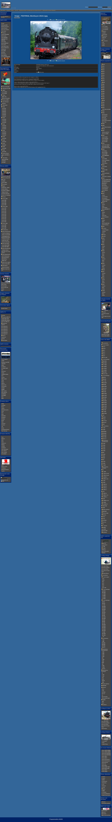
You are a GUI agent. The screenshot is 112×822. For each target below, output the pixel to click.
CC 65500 (105, 370)
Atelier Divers (4, 265)
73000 (103, 661)
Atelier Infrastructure (6, 231)
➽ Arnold (103, 787)
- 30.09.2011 (4, 116)
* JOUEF (2, 360)
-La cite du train (105, 196)
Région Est (104, 812)
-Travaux (103, 195)
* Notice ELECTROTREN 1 (106, 753)
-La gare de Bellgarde (106, 199)
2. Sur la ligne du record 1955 (106, 317)
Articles (104, 311)
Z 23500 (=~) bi (106, 500)
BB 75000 (105, 362)
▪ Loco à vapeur (106, 344)
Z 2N (103, 491)
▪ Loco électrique (106, 375)
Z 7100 (104, 480)
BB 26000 (105, 402)
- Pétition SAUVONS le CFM (5, 156)
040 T (104, 350)
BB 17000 (105, 395)
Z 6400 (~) (105, 489)
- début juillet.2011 (5, 159)
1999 (103, 125)
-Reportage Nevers (105, 187)
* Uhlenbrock (3, 443)
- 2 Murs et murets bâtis (6, 234)
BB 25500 (105, 382)
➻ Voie (103, 42)
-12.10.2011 (3, 162)
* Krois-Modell (3, 453)
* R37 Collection (4, 392)
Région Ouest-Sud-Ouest (106, 815)
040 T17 (104, 543)
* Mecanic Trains (4, 466)
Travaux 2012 (4, 211)
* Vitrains (3, 377)
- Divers (3, 95)
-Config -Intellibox (4, 189)
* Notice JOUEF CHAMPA (106, 751)
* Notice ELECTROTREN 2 (106, 754)
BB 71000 (104, 436)
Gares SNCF (104, 529)
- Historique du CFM (6, 88)
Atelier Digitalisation (6, 254)
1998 (103, 123)
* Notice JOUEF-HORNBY (106, 750)
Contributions (5, 229)
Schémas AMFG (4, 182)
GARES (104, 527)
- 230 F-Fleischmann (5, 257)
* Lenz (2, 437)
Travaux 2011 (4, 209)
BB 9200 (104, 389)
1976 (103, 75)
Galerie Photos (106, 573)
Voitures (104, 514)
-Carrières (104, 231)
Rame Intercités (104, 696)
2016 (103, 238)
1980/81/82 (103, 552)
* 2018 (4, 140)
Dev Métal (104, 520)
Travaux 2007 (4, 201)
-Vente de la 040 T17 (105, 132)
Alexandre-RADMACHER (5, 56)
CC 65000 (105, 368)
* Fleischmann (3, 386)
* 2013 (4, 124)
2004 (103, 149)
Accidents (105, 532)
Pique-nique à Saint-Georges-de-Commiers (106, 147)
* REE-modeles (4, 378)
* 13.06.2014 (4, 135)
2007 (103, 168)
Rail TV (4, 335)
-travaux (103, 279)
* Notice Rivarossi (105, 762)
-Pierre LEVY (3, 44)
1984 (103, 89)
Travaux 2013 (4, 212)
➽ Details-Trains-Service (106, 795)
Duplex (104, 417)
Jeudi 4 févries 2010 (105, 551)
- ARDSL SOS (4, 96)
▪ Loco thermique (106, 359)
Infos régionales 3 (4, 329)
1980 (104, 82)
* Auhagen (3, 418)
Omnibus (103, 668)
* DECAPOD (3, 415)
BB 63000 (104, 433)
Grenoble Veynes (4, 308)
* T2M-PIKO (3, 363)
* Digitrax (3, 444)
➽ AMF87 (103, 790)
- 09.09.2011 (4, 113)
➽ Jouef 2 (103, 778)
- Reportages (4, 105)
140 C (104, 355)
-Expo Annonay (104, 114)
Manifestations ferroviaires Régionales (49, 10)
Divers (104, 516)
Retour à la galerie (17, 17)
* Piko (2, 375)
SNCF (103, 701)
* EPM (2, 398)
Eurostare (105, 420)
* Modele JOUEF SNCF (106, 766)
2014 (103, 218)
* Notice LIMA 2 (104, 757)
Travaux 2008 (4, 203)
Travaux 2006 (4, 200)
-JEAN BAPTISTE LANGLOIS (4, 40)
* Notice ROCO (104, 765)
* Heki (2, 412)
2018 (103, 250)
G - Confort (105, 525)
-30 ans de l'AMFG (105, 133)
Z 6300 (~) (105, 487)
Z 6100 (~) (105, 486)
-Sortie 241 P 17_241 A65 (106, 176)
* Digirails (3, 438)
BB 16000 (105, 393)
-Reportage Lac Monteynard (104, 183)
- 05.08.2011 (4, 111)
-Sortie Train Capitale (105, 144)
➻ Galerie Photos (105, 744)
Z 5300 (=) (105, 484)
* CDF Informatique (4, 449)
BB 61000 (104, 435)
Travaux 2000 (4, 198)
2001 (103, 130)
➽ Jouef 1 (103, 776)
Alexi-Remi (3, 52)
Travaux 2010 (4, 206)
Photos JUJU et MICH (105, 335)
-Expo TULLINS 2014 (105, 223)
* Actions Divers (6, 153)
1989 (103, 98)
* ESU (2, 440)
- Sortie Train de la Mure (106, 109)
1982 (103, 86)
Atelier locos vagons (6, 262)
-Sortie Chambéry (105, 138)
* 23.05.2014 (4, 133)
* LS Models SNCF (4, 368)
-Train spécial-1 (104, 198)
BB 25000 (105, 397)
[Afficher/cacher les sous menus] (2, 32)
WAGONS (105, 511)
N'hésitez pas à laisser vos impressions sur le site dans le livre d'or (30, 10)
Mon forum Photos (105, 569)
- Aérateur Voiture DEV (6, 263)
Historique (3, 315)
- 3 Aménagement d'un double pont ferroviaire (6, 237)
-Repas (103, 206)
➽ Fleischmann (104, 781)
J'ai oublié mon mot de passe (106, 8)
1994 (103, 107)
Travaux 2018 (4, 220)
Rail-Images (5, 340)
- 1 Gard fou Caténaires (6, 233)
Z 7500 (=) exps (106, 475)
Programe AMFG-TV (6, 317)
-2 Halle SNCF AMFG (5, 246)
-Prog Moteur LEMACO (5, 190)
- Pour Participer (5, 101)
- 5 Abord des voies (5, 240)
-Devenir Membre (4, 28)
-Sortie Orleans (104, 207)
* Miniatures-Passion (5, 469)
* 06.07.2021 (4, 151)
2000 (104, 128)
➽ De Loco (103, 801)
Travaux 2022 (4, 228)
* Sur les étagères (4, 359)
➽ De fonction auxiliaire (106, 803)
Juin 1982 (103, 546)
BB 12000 (103, 633)
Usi (103, 523)
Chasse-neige (105, 513)
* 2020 (4, 146)
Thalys (104, 418)
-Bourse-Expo (104, 185)
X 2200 (104, 448)
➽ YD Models (104, 792)
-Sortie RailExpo (105, 190)
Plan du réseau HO (6, 177)
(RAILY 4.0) (3, 179)
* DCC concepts (4, 452)
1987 (103, 95)
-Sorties (103, 268)
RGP (103, 452)
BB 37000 (105, 406)
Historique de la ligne (105, 334)
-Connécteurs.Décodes (5, 193)
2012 (103, 202)
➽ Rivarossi (104, 785)
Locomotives (105, 343)
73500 (104, 507)
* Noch (2, 414)
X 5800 (104, 445)
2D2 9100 (104, 388)
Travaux (4, 196)
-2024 (104, 290)
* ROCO (2, 365)
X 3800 (104, 447)
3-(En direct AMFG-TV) (5, 321)
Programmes (3, 337)
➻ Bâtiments (104, 37)
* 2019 (4, 143)
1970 (104, 64)
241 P (104, 352)
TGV (103, 415)
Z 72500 (104, 465)
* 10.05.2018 (4, 141)
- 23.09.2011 (4, 114)
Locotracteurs (105, 638)
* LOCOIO (3, 446)
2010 (103, 178)
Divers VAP (105, 357)
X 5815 (104, 548)
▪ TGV (103, 636)
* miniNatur (3, 405)
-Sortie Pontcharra (105, 224)
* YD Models (3, 447)
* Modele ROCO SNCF (105, 768)
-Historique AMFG (4, 25)
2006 (103, 164)
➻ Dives (103, 742)
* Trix (2, 369)
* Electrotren (3, 371)
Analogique (4, 184)
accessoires (105, 40)
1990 (104, 100)
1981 (103, 84)
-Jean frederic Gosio (5, 46)
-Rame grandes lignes (106, 698)
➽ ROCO (103, 779)
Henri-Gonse (3, 53)
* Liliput (2, 372)
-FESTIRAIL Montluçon (106, 181)
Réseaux (104, 422)
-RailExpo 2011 (104, 201)
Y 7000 (104, 427)
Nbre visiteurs (3, 10)
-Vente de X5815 (105, 140)
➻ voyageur (104, 32)
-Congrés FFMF (104, 153)
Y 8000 (104, 429)
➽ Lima (103, 784)
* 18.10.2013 (4, 128)
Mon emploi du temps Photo (105, 571)
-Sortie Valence (104, 163)
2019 (103, 257)
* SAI (2, 426)
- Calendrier (4, 103)
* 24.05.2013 (4, 125)
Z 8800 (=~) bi (105, 495)
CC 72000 (105, 364)
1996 (103, 112)
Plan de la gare (4, 285)
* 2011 (4, 106)
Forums (12, 10)
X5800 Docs (104, 549)
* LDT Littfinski (4, 450)
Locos (104, 24)
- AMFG (3, 90)
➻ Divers (103, 39)
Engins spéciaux (106, 509)
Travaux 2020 (4, 223)
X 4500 (104, 450)
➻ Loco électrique (105, 29)
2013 (103, 210)
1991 (103, 102)
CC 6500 (104, 411)
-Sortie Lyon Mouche (105, 173)
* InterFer (3, 471)
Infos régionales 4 (4, 330)
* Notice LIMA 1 (104, 756)
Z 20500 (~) (105, 496)
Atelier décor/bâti (5, 243)
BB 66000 (104, 431)
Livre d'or (16, 10)
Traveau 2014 (4, 214)
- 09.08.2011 (4, 160)
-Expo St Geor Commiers (106, 120)
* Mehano (3, 383)
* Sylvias (2, 408)
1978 (103, 78)
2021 (103, 271)
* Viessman (3, 423)
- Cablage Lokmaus (4, 192)
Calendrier (8, 10)
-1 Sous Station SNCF (5, 245)
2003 (103, 143)
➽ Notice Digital (104, 771)
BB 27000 (105, 404)
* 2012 (4, 117)
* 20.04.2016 (4, 138)
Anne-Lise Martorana (5, 47)
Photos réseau (3, 284)
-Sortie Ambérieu (105, 188)
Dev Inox (104, 522)
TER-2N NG (105, 505)
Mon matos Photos (105, 566)
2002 (103, 135)
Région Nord (104, 813)
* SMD (2, 465)
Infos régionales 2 (4, 327)
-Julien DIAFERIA (4, 37)
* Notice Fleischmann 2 (106, 760)
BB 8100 (104, 379)
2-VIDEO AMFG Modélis (5, 320)
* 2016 (4, 136)
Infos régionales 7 (4, 333)
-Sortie (104, 236)
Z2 (103, 469)
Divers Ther (105, 373)
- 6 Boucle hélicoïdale (5, 241)
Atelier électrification (6, 248)
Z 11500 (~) (105, 477)
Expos (2, 290)
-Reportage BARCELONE (106, 179)
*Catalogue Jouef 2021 (5, 362)
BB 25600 (105, 386)
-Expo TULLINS (104, 141)
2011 (103, 193)
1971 (103, 66)
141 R (104, 346)
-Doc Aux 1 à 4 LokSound (5, 195)
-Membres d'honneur (5, 26)
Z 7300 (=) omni (106, 473)
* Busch (2, 406)
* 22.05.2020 (4, 148)
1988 (103, 96)
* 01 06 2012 (4, 119)
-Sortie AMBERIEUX (105, 155)
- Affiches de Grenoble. (6, 98)
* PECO (2, 403)
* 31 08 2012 (4, 120)
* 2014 (4, 130)
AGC (103, 459)
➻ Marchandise (104, 34)
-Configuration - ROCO (5, 187)
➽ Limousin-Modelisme (106, 793)
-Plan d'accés (3, 31)
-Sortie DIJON (104, 158)
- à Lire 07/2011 (4, 93)
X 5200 (104, 454)
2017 (103, 244)
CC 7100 (103, 604)
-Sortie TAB (104, 161)
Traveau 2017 (4, 218)
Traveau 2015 (4, 215)
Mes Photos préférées (105, 567)
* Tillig (2, 380)
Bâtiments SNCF (104, 530)
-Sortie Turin (104, 215)
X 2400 (104, 443)
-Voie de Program (105, 229)
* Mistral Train (3, 384)
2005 (103, 157)
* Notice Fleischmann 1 (106, 759)
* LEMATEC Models (4, 374)
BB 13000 (105, 413)
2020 (103, 263)
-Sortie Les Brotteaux (105, 160)
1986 (103, 93)
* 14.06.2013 (4, 127)
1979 (103, 80)
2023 (103, 284)
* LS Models (3, 366)
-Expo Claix (104, 117)
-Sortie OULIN (104, 166)
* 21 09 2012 (4, 122)
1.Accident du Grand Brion (105, 314)
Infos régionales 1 (4, 326)
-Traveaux (103, 258)
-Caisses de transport (5, 267)
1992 (103, 104)
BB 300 (104, 377)
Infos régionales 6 (4, 332)
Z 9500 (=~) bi (105, 478)
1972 (103, 68)
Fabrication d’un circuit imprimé (6, 252)
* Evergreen (3, 417)
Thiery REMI (3, 50)
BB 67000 (105, 361)
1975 (103, 73)
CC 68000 (105, 366)
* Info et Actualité (6, 86)
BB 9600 (103, 621)
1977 (103, 77)
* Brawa (2, 420)
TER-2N (103, 680)
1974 (103, 71)
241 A (104, 353)
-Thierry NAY (3, 41)
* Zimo (2, 441)
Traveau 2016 (4, 217)
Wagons (104, 31)
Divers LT (104, 438)
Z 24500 (104, 502)
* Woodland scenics (4, 409)
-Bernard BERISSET (4, 43)
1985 (103, 91)
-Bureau (4, 32)
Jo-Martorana (3, 49)
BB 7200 (104, 409)
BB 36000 (105, 400)
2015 (103, 226)
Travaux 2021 (4, 226)
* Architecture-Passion (5, 429)
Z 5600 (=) (105, 493)
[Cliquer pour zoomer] (56, 59)
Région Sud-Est (104, 810)
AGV (104, 424)
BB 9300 (104, 391)
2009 (103, 174)
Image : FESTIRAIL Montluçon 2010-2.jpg (31, 16)
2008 (103, 171)
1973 (103, 69)
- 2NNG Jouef (4, 260)
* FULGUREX (3, 395)
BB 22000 (103, 624)
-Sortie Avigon (104, 150)
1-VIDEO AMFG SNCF (5, 318)
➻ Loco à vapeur (105, 26)
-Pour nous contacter (5, 29)
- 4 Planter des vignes (5, 238)
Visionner (3, 338)
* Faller (2, 411)
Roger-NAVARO (4, 55)
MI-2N (104, 498)
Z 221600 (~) (105, 504)
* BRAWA (2, 389)
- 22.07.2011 (4, 108)
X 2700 (104, 461)
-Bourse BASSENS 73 (106, 209)
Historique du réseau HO (5, 176)
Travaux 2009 (4, 204)
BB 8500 (104, 384)
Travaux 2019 (4, 221)
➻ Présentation (104, 741)
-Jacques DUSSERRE (5, 34)
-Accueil (2, 23)
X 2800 (104, 463)
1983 (103, 87)
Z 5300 (104, 482)
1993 (103, 105)
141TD (104, 348)
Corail (104, 518)
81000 (104, 457)
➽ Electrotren (104, 782)
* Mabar (2, 381)
